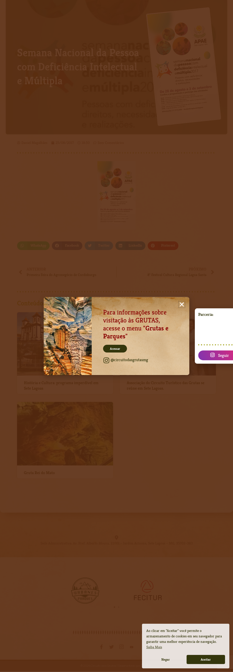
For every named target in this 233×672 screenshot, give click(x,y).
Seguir (212, 355)
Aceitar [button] (206, 659)
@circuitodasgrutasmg (129, 359)
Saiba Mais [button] (154, 647)
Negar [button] (165, 659)
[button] (182, 304)
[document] (116, 336)
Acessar (115, 349)
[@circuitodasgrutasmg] (106, 360)
